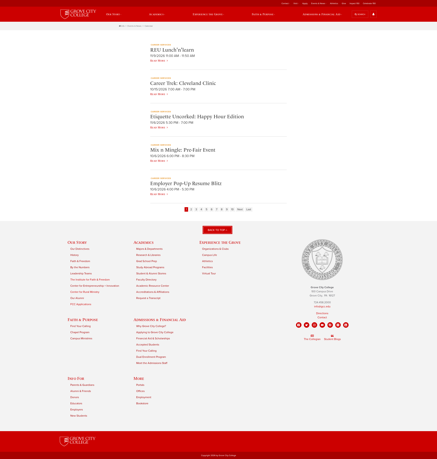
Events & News (135, 26)
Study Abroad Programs (150, 267)
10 (232, 209)
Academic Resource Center (152, 286)
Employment (143, 397)
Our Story (77, 242)
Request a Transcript (148, 298)
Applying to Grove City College (154, 332)
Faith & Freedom (80, 261)
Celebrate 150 (369, 3)
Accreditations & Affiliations (152, 292)
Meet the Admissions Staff (151, 363)
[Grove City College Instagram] (314, 325)
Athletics (334, 3)
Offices (140, 391)
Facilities (207, 267)
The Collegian (312, 339)
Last (248, 209)
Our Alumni (77, 298)
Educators (76, 403)
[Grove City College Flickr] (338, 325)
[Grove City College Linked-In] (346, 325)
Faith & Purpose (83, 319)
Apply (305, 3)
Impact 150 (354, 3)
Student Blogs (332, 339)
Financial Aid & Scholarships (153, 338)
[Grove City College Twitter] (306, 325)
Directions (322, 313)
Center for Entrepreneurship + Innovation (94, 286)
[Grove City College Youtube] (322, 325)
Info (123, 26)
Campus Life (209, 255)
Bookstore (142, 403)
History (74, 255)
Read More (157, 60)
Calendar (149, 26)
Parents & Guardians (82, 385)
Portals (140, 385)
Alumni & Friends (80, 391)
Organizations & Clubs (215, 249)
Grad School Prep (146, 261)
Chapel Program (79, 332)
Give (344, 3)
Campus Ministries (81, 338)
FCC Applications (80, 304)
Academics (143, 242)
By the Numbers (79, 267)
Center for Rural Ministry (84, 292)
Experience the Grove (220, 242)
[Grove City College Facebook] (298, 325)
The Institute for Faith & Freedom (90, 279)
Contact (322, 317)
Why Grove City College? (151, 326)
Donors (74, 397)
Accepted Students (147, 344)
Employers (76, 409)
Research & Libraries (148, 255)
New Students (78, 415)
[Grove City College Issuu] (330, 325)
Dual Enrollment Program (151, 357)
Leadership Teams (81, 273)
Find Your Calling (80, 326)
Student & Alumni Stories (151, 273)
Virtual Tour (209, 273)
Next (240, 209)
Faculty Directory (146, 279)
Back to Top (216, 230)
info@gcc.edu (322, 306)
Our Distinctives (79, 249)
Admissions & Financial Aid (159, 319)
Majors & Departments (149, 249)
